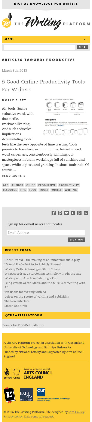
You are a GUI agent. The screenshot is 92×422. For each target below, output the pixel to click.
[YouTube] (73, 213)
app (5, 185)
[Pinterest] (60, 213)
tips (23, 190)
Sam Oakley (76, 412)
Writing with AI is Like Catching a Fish (31, 278)
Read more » (13, 176)
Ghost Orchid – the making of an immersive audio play (42, 260)
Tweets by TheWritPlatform (23, 325)
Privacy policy (13, 416)
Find (82, 47)
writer (57, 190)
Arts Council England (28, 373)
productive (47, 185)
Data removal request (38, 416)
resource (10, 190)
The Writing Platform (46, 21)
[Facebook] (54, 213)
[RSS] (86, 213)
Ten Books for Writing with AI (25, 292)
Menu (9, 39)
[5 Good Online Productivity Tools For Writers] (65, 134)
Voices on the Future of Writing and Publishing (37, 296)
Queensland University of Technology (53, 394)
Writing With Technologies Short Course (32, 269)
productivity (69, 185)
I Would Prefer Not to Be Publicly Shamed (32, 264)
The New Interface (17, 301)
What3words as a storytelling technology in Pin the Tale (42, 273)
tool (32, 190)
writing (71, 190)
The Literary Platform (10, 395)
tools (44, 190)
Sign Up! (76, 240)
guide (30, 185)
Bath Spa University (26, 394)
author (17, 185)
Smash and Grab (15, 306)
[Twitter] (66, 213)
